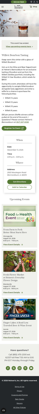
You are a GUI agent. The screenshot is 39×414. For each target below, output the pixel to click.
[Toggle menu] (2, 7)
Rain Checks (19, 399)
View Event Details (19, 245)
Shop (35, 7)
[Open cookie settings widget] (3, 410)
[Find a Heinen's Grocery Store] (31, 1)
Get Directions (19, 182)
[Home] (17, 7)
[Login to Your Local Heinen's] (34, 1)
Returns (19, 403)
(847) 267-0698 (22, 122)
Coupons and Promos (19, 395)
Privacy (19, 391)
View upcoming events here (18, 47)
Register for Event (12, 128)
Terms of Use (19, 387)
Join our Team (19, 2)
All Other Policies (19, 407)
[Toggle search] (37, 2)
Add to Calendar (19, 187)
